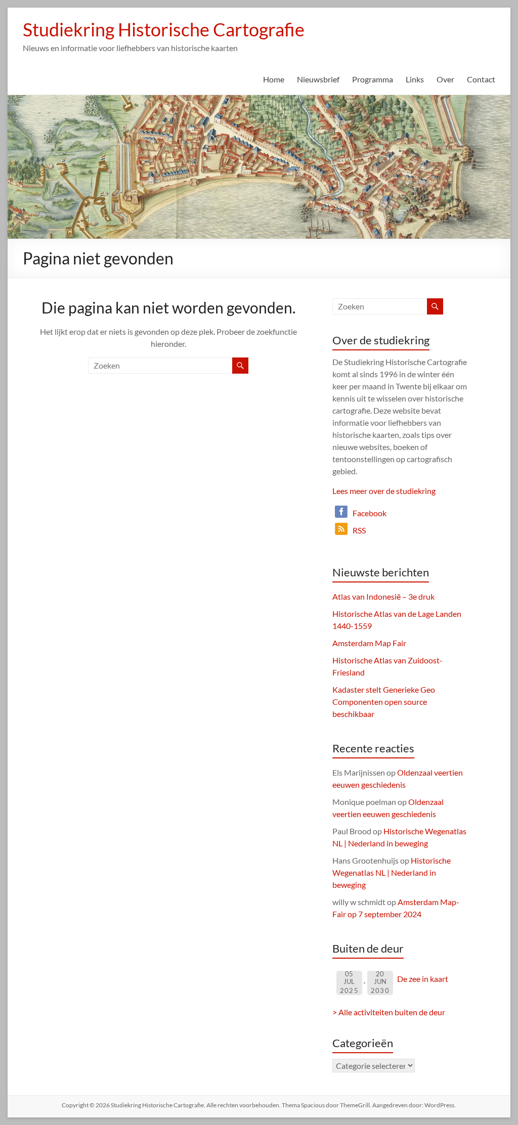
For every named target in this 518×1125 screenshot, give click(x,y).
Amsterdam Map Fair (369, 643)
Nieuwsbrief (318, 79)
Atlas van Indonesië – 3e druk (383, 596)
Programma (372, 79)
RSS (359, 530)
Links (415, 79)
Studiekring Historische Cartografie (164, 29)
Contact (481, 79)
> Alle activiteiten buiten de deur (388, 1012)
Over (445, 79)
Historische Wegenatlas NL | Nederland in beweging (391, 872)
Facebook (369, 513)
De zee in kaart (422, 978)
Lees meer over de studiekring (384, 491)
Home (273, 79)
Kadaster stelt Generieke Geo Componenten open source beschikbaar (383, 701)
